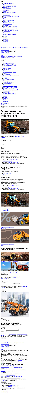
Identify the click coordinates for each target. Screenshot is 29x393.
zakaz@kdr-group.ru (13, 162)
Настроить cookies (15, 361)
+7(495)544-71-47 (5, 50)
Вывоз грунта (4, 56)
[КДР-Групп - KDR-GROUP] (5, 46)
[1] (1, 135)
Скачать (2, 245)
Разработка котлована (8, 57)
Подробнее (3, 228)
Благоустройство (11, 56)
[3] (3, 135)
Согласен (4, 332)
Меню (2, 55)
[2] (2, 135)
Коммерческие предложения (7, 244)
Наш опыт (17, 136)
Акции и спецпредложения (7, 227)
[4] (4, 135)
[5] (5, 135)
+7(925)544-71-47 (5, 51)
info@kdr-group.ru (5, 52)
